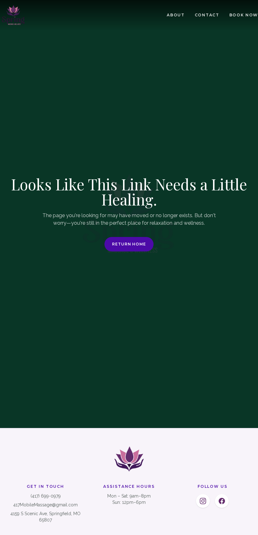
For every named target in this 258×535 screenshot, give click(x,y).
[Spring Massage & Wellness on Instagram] (203, 501)
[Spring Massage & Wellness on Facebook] (222, 501)
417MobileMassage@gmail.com (45, 504)
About (175, 15)
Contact (207, 15)
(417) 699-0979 (46, 495)
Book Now (243, 15)
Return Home (129, 244)
